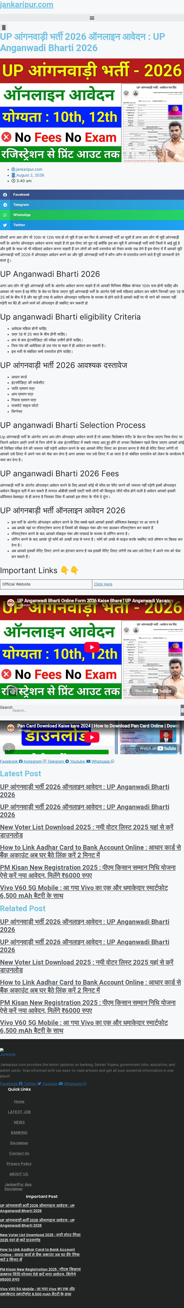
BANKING (19, 1132)
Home (19, 1101)
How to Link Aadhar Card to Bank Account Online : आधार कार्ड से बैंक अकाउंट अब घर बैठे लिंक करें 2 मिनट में (90, 851)
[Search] (182, 710)
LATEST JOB (19, 1112)
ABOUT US (19, 1174)
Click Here (103, 584)
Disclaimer (19, 1143)
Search (6, 707)
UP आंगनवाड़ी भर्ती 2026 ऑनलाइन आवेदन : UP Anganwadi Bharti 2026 (37, 1208)
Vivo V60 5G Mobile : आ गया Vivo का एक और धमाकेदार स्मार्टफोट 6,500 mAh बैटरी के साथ (37, 1292)
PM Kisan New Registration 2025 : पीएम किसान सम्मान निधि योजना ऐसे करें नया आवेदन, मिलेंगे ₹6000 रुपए (88, 871)
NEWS (19, 1122)
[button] (92, 17)
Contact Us (19, 1153)
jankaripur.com (26, 4)
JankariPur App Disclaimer (18, 1186)
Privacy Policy (19, 1163)
